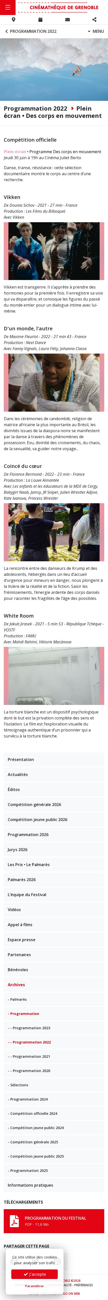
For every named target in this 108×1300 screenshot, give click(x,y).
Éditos (14, 789)
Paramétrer (34, 1286)
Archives (16, 984)
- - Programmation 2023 (29, 1027)
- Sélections (18, 1085)
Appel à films (20, 924)
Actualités (18, 774)
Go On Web (71, 1293)
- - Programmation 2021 (29, 1056)
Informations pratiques (30, 1185)
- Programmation (23, 1013)
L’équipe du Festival (27, 894)
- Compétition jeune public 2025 (36, 1156)
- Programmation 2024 (28, 1099)
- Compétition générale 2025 (33, 1142)
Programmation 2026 (28, 834)
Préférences (83, 1285)
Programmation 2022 (33, 31)
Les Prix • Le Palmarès (29, 864)
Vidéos (14, 909)
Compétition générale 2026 (34, 804)
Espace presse (21, 939)
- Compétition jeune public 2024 (36, 1127)
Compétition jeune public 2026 (37, 819)
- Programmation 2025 (28, 1170)
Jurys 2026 (17, 849)
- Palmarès (17, 999)
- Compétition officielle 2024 (32, 1113)
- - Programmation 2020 (29, 1070)
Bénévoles (18, 969)
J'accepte (37, 1274)
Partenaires (19, 954)
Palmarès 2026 (22, 879)
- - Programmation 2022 (29, 1042)
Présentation (21, 759)
